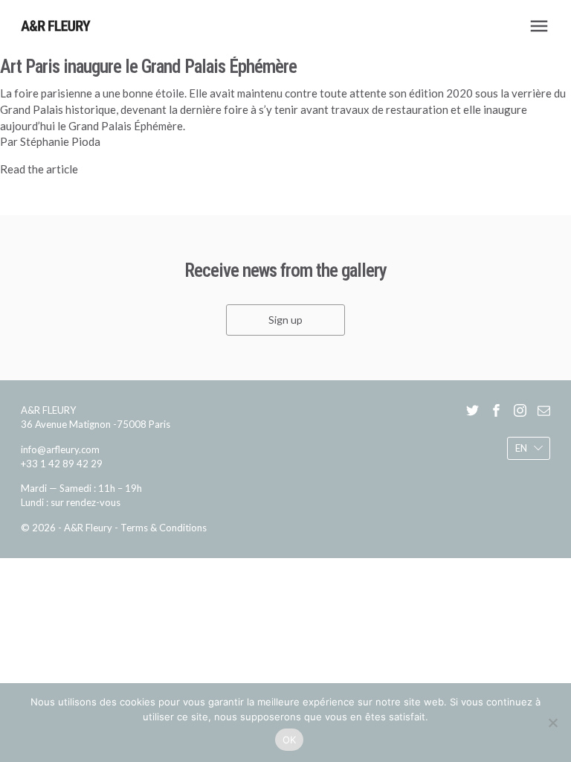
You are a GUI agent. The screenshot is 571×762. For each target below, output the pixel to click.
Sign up (285, 319)
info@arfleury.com (60, 449)
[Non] (552, 722)
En (521, 448)
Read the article (39, 169)
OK (290, 740)
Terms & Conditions (163, 528)
